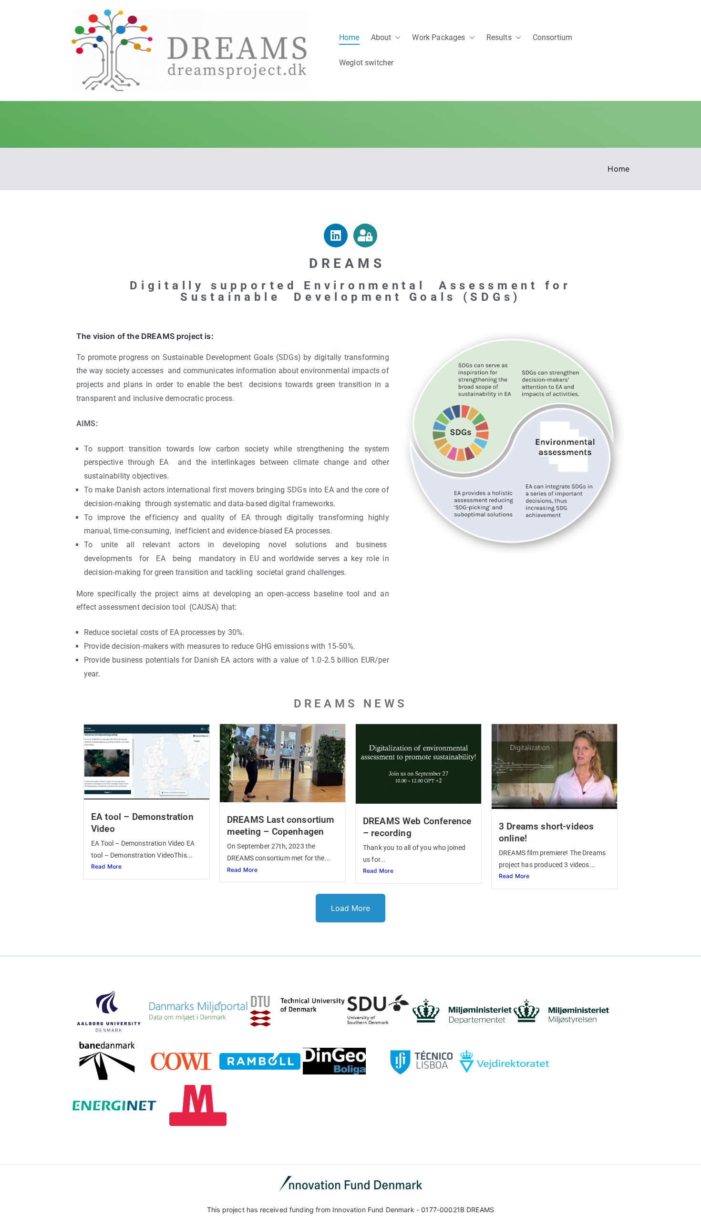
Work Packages (438, 37)
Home (349, 37)
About (381, 37)
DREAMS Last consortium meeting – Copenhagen (281, 825)
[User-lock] (365, 235)
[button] (396, 38)
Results (499, 37)
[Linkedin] (336, 235)
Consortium (553, 37)
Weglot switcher (366, 62)
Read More (106, 866)
